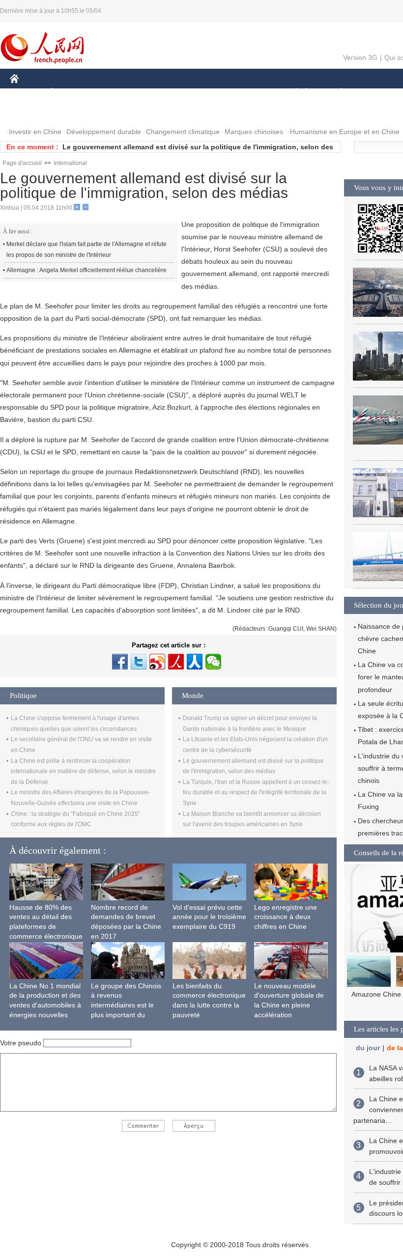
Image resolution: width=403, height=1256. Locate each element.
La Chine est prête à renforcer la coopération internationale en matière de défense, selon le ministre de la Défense (83, 771)
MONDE (116, 92)
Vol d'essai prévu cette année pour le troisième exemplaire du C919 (209, 916)
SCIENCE (202, 92)
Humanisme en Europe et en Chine (345, 132)
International (70, 163)
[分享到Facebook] (120, 662)
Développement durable (103, 132)
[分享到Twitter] (138, 662)
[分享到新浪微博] (157, 662)
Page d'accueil (22, 163)
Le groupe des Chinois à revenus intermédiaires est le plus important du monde (126, 1005)
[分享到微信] (213, 662)
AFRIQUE (158, 92)
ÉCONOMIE (70, 92)
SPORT (376, 92)
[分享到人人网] (194, 662)
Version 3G (360, 57)
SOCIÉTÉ (291, 92)
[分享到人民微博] (176, 662)
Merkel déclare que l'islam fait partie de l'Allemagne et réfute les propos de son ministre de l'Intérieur (86, 249)
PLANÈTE (336, 92)
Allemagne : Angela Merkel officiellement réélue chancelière (86, 270)
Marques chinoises (254, 132)
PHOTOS (30, 112)
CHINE (27, 92)
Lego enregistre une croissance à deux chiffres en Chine (285, 916)
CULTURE (247, 92)
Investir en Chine (35, 132)
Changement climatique (183, 132)
